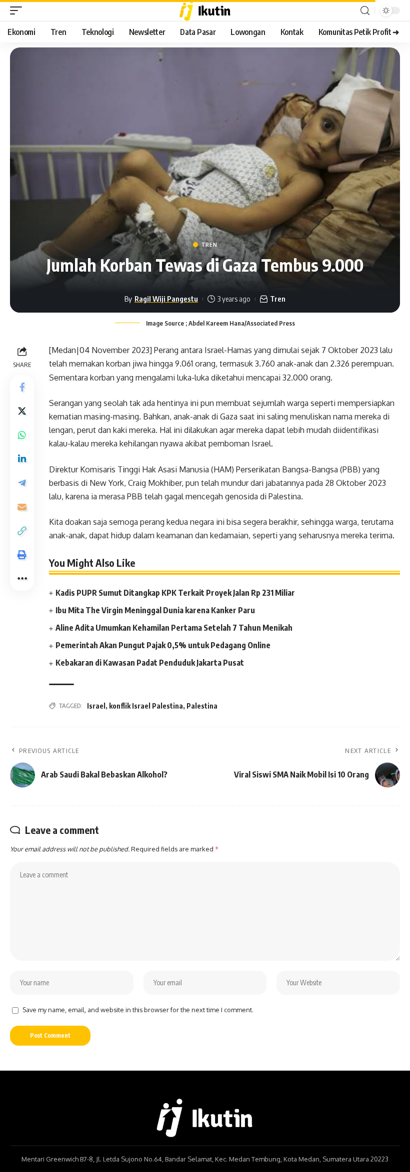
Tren (210, 244)
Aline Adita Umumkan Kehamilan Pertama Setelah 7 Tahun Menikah (174, 628)
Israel (96, 706)
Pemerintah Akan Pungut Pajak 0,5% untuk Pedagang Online (163, 645)
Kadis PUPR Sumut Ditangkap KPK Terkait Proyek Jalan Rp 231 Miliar (175, 593)
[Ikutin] (205, 10)
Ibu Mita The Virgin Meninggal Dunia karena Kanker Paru (155, 610)
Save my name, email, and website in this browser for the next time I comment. (138, 1010)
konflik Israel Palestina (146, 706)
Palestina (202, 706)
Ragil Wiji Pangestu (166, 298)
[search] (365, 10)
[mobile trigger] (18, 10)
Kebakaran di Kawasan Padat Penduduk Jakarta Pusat (150, 663)
